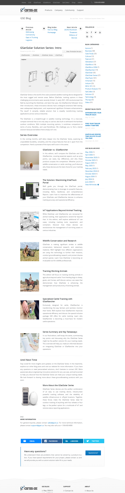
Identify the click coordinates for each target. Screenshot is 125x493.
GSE (29, 2)
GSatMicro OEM (91, 67)
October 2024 (90, 174)
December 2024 (91, 171)
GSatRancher (25, 55)
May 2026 (88, 152)
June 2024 (88, 182)
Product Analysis (91, 89)
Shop (73, 2)
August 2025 (89, 163)
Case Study (89, 54)
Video (87, 102)
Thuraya (88, 100)
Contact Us (69, 491)
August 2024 (89, 176)
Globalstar (89, 62)
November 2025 (91, 157)
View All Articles (91, 185)
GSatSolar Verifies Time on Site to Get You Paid (93, 136)
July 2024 (88, 179)
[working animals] (29, 291)
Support (80, 10)
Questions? (93, 453)
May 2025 (88, 166)
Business (88, 51)
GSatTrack (37, 2)
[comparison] (29, 170)
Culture (88, 56)
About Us (90, 491)
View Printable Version (73, 51)
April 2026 (89, 155)
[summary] (29, 352)
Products (48, 10)
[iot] (29, 230)
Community (69, 10)
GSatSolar (56, 2)
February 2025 (90, 168)
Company (58, 10)
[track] (29, 200)
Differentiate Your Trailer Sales (93, 114)
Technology (89, 97)
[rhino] (29, 261)
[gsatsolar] (29, 405)
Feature (88, 59)
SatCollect (65, 2)
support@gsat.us (37, 425)
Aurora (87, 48)
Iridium (88, 83)
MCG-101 (88, 86)
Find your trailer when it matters (92, 124)
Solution (88, 94)
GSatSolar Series (47, 55)
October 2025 (90, 160)
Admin (80, 2)
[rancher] (29, 319)
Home (24, 2)
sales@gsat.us (53, 423)
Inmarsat (88, 81)
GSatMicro (47, 2)
